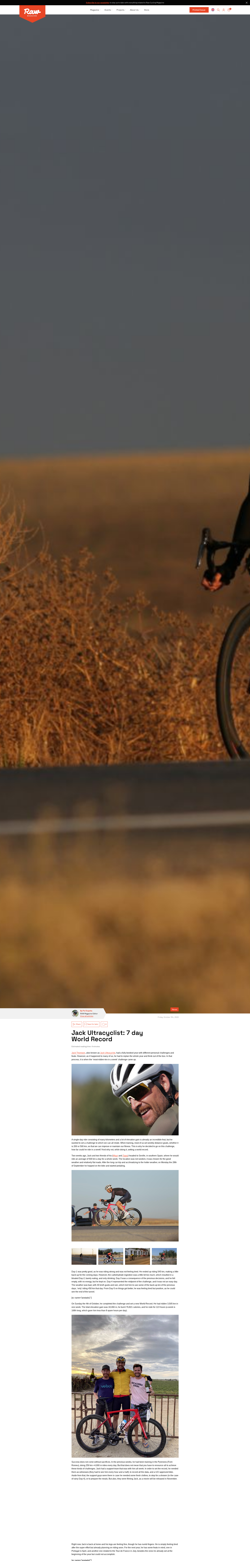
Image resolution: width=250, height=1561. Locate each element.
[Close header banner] (246, 2)
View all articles (86, 1016)
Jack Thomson (78, 1053)
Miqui (115, 1156)
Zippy (125, 1156)
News (174, 1009)
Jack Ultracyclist (107, 1053)
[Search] (218, 9)
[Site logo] (32, 14)
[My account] (223, 9)
